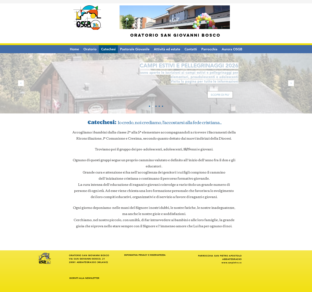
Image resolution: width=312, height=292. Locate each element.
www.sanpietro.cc (232, 262)
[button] (135, 49)
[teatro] (156, 106)
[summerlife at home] (159, 106)
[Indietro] (21, 83)
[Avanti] (291, 83)
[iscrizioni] (152, 106)
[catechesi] (162, 106)
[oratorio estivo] (149, 106)
